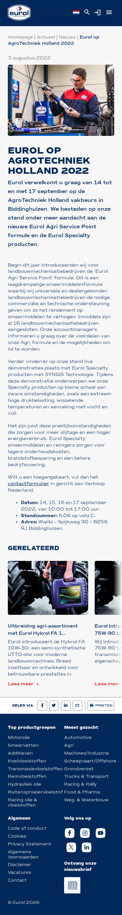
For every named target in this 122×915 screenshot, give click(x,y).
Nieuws (67, 37)
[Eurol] (19, 13)
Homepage (20, 37)
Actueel (46, 37)
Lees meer (21, 684)
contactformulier (28, 483)
